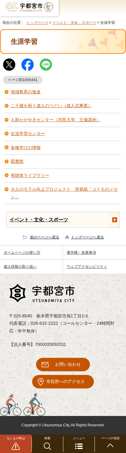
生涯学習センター (28, 133)
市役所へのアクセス (65, 381)
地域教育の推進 (26, 92)
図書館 (17, 161)
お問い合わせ (68, 364)
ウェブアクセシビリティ (87, 266)
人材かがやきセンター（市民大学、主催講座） (56, 120)
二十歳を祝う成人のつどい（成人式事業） (51, 105)
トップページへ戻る (87, 237)
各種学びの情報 (26, 147)
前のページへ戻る (44, 237)
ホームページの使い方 (22, 252)
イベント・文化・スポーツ (74, 23)
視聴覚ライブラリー (30, 175)
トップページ (37, 23)
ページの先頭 (110, 438)
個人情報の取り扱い (20, 266)
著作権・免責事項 (81, 252)
